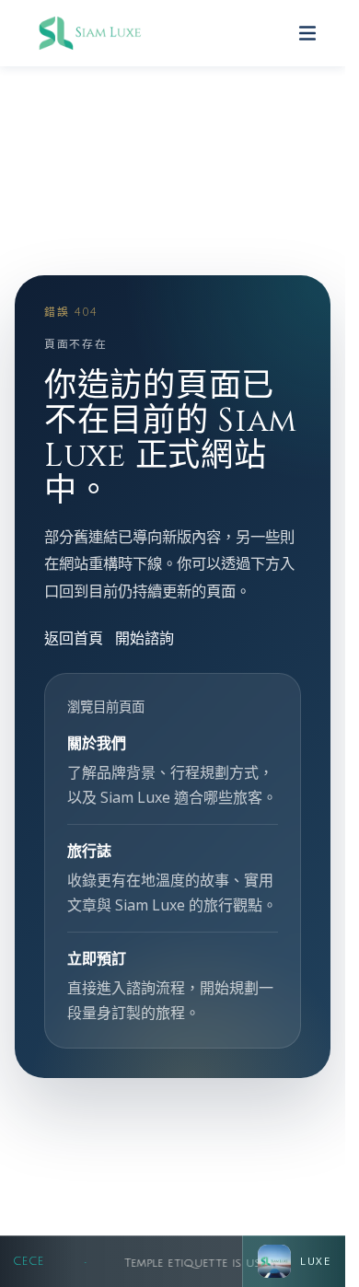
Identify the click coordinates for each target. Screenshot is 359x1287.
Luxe (315, 1261)
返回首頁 (73, 638)
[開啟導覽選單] (307, 33)
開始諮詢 (144, 638)
